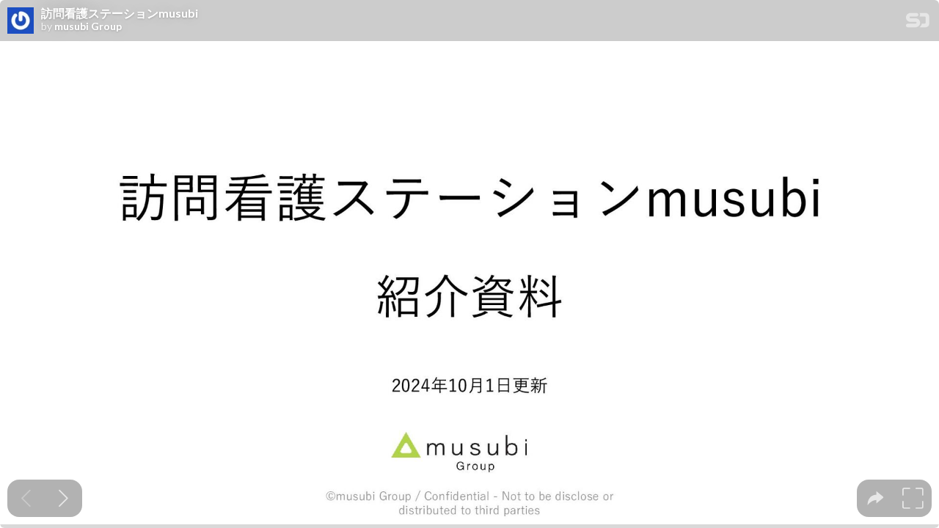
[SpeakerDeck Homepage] (917, 23)
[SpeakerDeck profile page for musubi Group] (20, 21)
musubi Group (88, 26)
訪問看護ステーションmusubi (119, 13)
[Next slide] (63, 498)
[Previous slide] (26, 498)
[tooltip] (875, 498)
